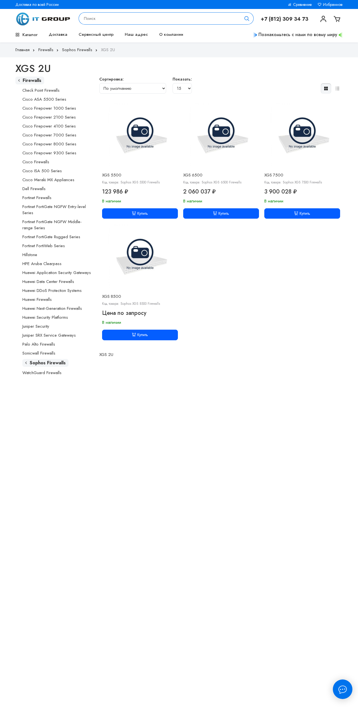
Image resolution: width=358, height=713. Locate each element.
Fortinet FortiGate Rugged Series (51, 237)
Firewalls (45, 50)
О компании (171, 34)
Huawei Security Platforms (45, 317)
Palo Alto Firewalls (38, 344)
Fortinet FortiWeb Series (43, 246)
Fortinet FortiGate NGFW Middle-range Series (52, 225)
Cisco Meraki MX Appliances (48, 180)
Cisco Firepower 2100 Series (49, 117)
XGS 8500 (111, 296)
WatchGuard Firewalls (42, 373)
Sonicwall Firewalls (38, 353)
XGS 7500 (273, 175)
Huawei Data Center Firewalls (48, 281)
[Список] (337, 88)
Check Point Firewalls (41, 90)
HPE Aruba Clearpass (42, 264)
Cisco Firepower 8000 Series (49, 144)
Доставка (58, 34)
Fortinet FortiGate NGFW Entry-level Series (54, 210)
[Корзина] (336, 18)
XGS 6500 (192, 175)
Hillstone (29, 255)
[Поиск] (247, 18)
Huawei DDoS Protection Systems (52, 290)
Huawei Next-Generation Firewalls (52, 308)
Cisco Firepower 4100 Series (49, 126)
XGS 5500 (111, 175)
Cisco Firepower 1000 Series (49, 108)
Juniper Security (35, 326)
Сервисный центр (96, 34)
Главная (22, 50)
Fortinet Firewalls (36, 198)
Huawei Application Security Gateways (56, 273)
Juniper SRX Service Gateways (49, 335)
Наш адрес (136, 34)
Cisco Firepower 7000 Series (49, 135)
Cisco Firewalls (35, 162)
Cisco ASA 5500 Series (44, 99)
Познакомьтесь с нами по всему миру (297, 34)
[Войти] (323, 18)
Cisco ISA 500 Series (42, 171)
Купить (142, 213)
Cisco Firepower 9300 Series (49, 153)
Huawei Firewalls (37, 299)
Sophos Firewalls (77, 50)
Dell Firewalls (34, 189)
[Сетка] (326, 88)
